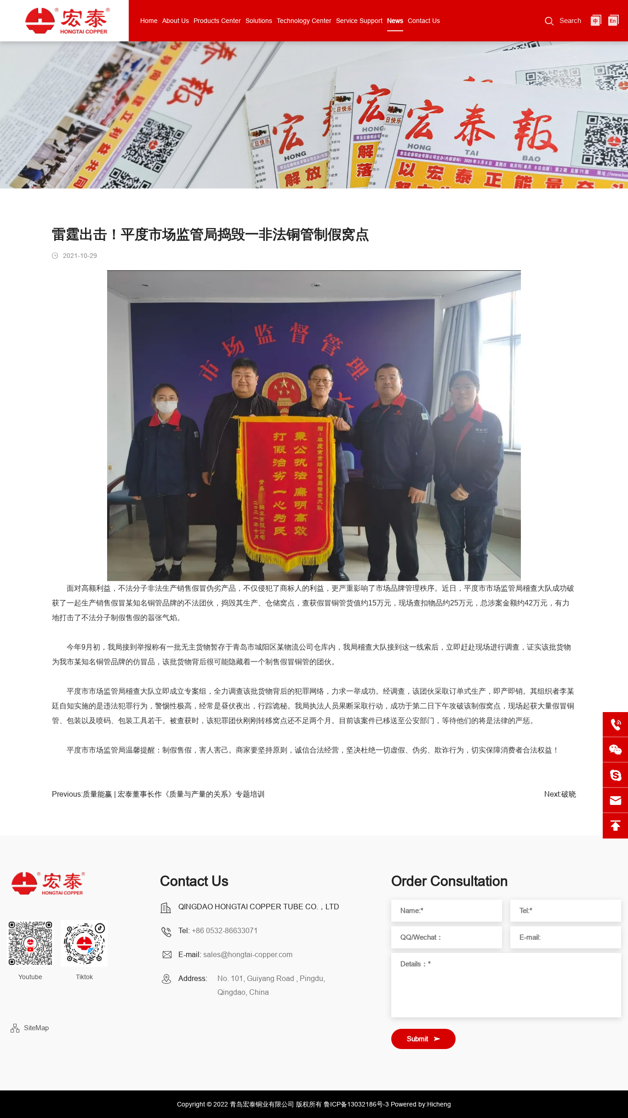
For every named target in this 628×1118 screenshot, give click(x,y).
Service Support (359, 20)
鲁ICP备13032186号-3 (356, 1104)
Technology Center (304, 20)
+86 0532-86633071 (225, 930)
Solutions (258, 20)
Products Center (217, 20)
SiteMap (36, 1027)
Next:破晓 (560, 794)
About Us (175, 20)
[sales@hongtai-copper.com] (615, 775)
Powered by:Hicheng (421, 1104)
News (395, 20)
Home (149, 20)
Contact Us (424, 20)
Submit (417, 1039)
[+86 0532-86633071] (615, 724)
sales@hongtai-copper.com (247, 954)
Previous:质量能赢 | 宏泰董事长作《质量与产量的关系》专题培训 (158, 794)
